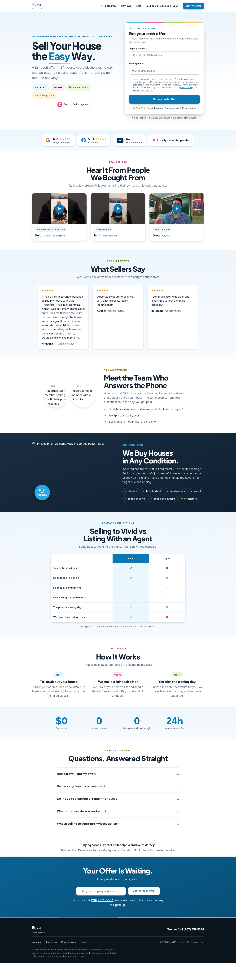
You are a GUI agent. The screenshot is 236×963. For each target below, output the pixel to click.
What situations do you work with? (81, 811)
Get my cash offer (164, 99)
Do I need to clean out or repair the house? (87, 798)
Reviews (126, 5)
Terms (83, 942)
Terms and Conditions (143, 90)
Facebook (51, 942)
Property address (138, 48)
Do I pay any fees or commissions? (81, 786)
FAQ (138, 5)
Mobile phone (136, 63)
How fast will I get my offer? (76, 773)
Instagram (111, 5)
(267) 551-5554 (102, 900)
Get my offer (193, 5)
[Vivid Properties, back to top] (41, 6)
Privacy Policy (186, 87)
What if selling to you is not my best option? (88, 823)
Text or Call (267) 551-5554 (162, 5)
